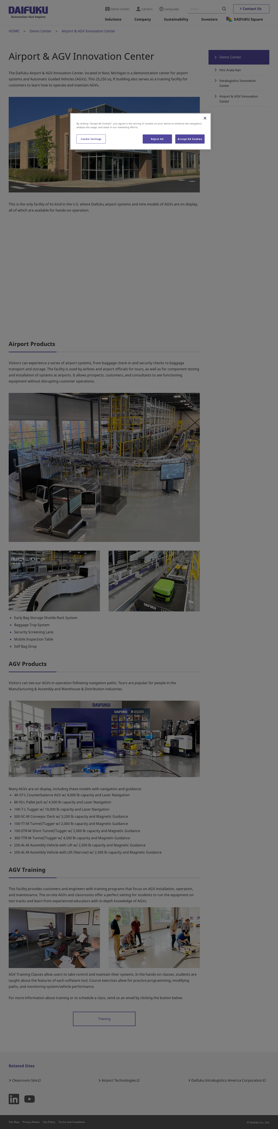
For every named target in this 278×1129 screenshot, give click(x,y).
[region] (140, 131)
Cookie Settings (91, 139)
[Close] (205, 118)
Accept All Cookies (190, 139)
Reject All (157, 139)
